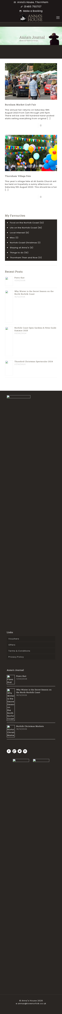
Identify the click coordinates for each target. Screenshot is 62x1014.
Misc (12, 237)
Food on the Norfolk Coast (24, 222)
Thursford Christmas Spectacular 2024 (33, 361)
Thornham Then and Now (24, 257)
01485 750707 (33, 6)
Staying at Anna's (19, 247)
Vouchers (13, 638)
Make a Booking (33, 11)
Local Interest (17, 232)
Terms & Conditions (19, 650)
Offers (11, 644)
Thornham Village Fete (18, 176)
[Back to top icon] (56, 1008)
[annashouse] (31, 17)
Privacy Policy (16, 656)
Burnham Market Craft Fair (20, 104)
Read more (48, 125)
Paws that (19, 277)
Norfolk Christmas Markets (30, 726)
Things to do (17, 252)
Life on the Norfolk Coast (23, 227)
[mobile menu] (57, 17)
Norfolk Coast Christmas (23, 242)
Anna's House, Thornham (32, 2)
